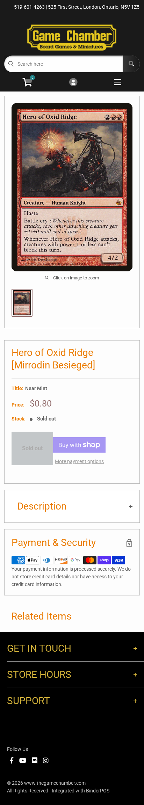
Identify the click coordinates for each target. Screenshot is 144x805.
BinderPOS (97, 790)
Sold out (32, 448)
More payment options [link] (79, 461)
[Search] (131, 64)
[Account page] (73, 82)
